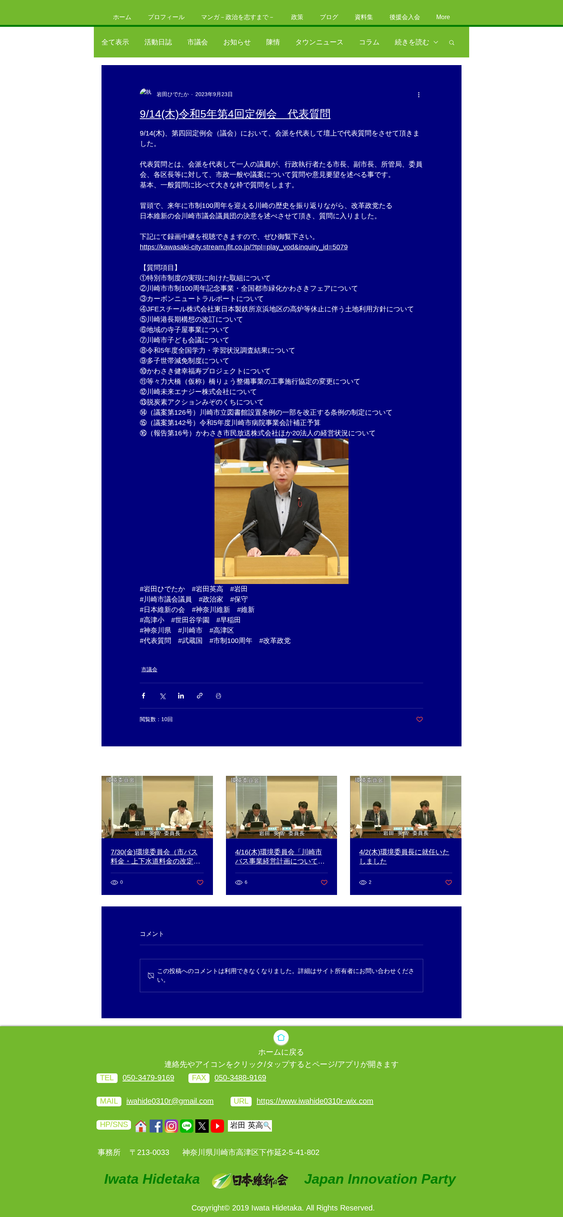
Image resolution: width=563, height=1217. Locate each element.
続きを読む (412, 42)
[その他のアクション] (418, 94)
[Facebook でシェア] (143, 695)
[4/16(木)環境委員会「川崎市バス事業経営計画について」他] (281, 807)
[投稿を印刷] (218, 695)
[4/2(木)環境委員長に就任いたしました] (406, 807)
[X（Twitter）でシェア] (162, 695)
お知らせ (237, 42)
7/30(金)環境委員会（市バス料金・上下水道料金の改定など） (155, 857)
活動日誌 (158, 42)
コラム (369, 42)
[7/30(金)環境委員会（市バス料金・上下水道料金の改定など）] (157, 807)
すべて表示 (448, 762)
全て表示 (115, 42)
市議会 (197, 42)
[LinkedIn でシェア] (181, 695)
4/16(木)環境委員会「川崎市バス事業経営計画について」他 (280, 857)
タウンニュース (319, 42)
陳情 (273, 42)
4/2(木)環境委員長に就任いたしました (404, 856)
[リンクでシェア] (199, 695)
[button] (451, 42)
